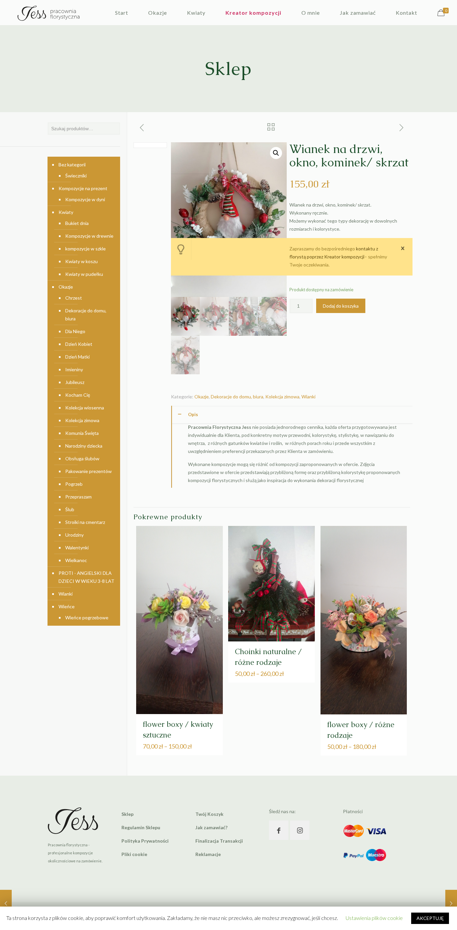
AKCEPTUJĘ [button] (430, 918)
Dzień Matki (77, 357)
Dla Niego (75, 331)
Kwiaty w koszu (81, 261)
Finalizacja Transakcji (219, 841)
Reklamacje (208, 854)
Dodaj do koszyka (341, 306)
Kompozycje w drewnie (89, 236)
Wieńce (67, 606)
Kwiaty (66, 212)
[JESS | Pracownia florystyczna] (48, 12)
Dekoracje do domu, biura (237, 396)
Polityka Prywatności (145, 841)
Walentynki (77, 547)
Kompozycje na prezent (83, 188)
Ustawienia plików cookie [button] (374, 918)
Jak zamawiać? (211, 827)
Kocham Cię (77, 395)
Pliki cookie (134, 854)
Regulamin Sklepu (140, 827)
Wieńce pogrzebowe (86, 617)
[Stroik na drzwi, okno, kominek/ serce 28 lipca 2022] (451, 903)
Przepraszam (78, 496)
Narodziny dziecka (83, 446)
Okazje (201, 396)
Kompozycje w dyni (85, 199)
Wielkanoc (76, 560)
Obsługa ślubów (82, 458)
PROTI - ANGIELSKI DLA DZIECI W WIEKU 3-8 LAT (86, 577)
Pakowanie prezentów (88, 471)
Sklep (127, 814)
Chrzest (73, 298)
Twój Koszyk (209, 814)
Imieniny (74, 369)
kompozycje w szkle (85, 248)
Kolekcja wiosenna (84, 407)
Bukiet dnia (77, 223)
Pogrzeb (74, 484)
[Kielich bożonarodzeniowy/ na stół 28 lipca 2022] (6, 903)
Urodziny (74, 535)
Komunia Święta (82, 433)
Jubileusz (74, 382)
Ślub (69, 509)
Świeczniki (76, 175)
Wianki (308, 396)
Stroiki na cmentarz (85, 522)
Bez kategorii (72, 164)
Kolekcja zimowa (282, 396)
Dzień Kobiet (78, 344)
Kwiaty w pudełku (84, 274)
